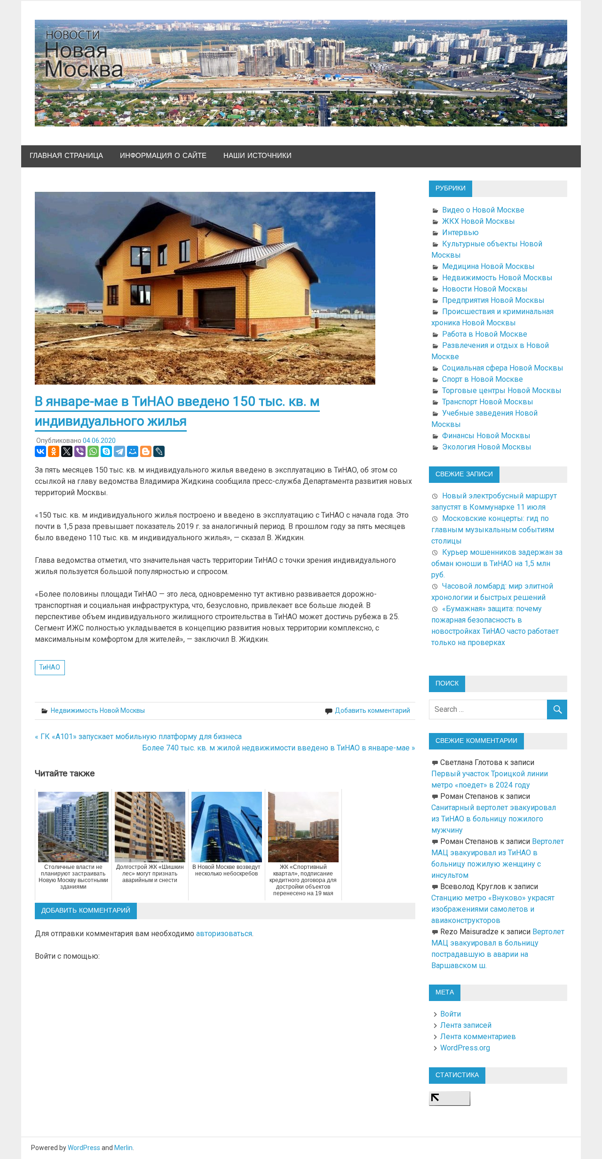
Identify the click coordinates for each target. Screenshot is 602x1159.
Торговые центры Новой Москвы (502, 390)
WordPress (84, 1147)
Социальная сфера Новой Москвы (502, 367)
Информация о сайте (163, 155)
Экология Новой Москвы (486, 446)
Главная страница (66, 155)
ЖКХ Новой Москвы (478, 221)
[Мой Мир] (132, 451)
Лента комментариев (478, 1036)
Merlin (123, 1147)
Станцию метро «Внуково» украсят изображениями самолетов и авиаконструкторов (492, 909)
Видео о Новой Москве (483, 209)
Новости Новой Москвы (485, 288)
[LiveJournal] (159, 451)
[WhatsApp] (93, 451)
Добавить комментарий (372, 710)
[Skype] (106, 451)
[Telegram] (119, 451)
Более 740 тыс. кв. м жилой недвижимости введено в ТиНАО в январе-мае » (278, 747)
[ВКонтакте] (40, 451)
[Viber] (80, 451)
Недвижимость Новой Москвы (98, 710)
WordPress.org (465, 1047)
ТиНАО (49, 667)
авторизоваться (224, 933)
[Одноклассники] (53, 451)
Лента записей (465, 1025)
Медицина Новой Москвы (488, 266)
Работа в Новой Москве (484, 334)
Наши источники (257, 155)
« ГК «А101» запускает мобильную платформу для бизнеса (138, 736)
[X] (66, 451)
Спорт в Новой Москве (482, 379)
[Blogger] (145, 451)
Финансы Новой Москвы (486, 435)
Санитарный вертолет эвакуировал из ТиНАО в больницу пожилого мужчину (493, 819)
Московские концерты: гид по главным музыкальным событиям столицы (492, 529)
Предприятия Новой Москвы (493, 300)
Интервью (460, 232)
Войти (450, 1013)
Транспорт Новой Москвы (487, 401)
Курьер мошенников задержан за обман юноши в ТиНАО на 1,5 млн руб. (496, 563)
